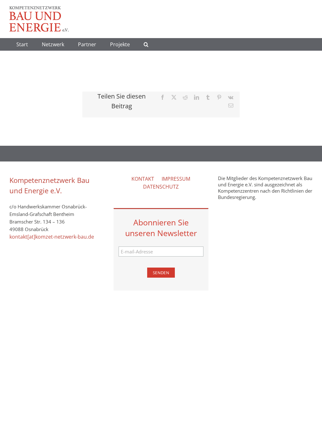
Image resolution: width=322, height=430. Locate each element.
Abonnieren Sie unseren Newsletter (161, 227)
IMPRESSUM (176, 178)
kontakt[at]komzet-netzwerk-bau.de (51, 236)
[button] (146, 44)
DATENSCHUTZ (161, 186)
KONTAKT (142, 178)
